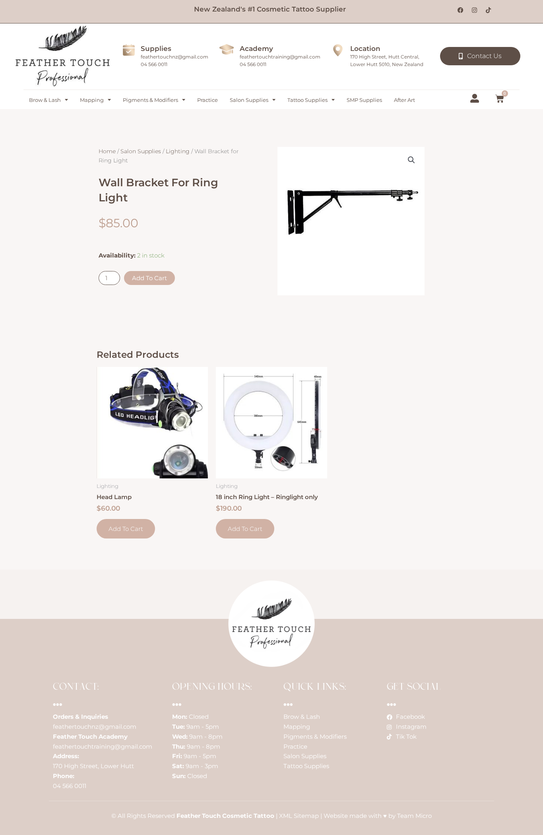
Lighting (178, 151)
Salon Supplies (249, 100)
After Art (404, 100)
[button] (411, 160)
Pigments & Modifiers (150, 100)
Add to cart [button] (126, 529)
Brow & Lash (45, 100)
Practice (207, 100)
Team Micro (414, 815)
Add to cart (149, 278)
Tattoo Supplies (307, 100)
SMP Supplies (364, 100)
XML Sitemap (299, 815)
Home (107, 151)
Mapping (92, 100)
